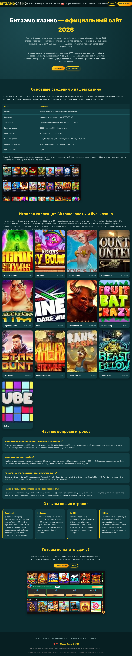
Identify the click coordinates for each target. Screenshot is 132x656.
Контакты (93, 638)
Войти (112, 3)
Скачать (30, 4)
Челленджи (39, 4)
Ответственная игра (78, 638)
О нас (37, 638)
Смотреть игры (73, 68)
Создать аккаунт (124, 3)
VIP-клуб (49, 4)
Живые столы (103, 4)
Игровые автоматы (73, 4)
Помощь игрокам (88, 4)
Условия (46, 638)
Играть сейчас (58, 68)
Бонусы (59, 4)
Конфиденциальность (60, 638)
